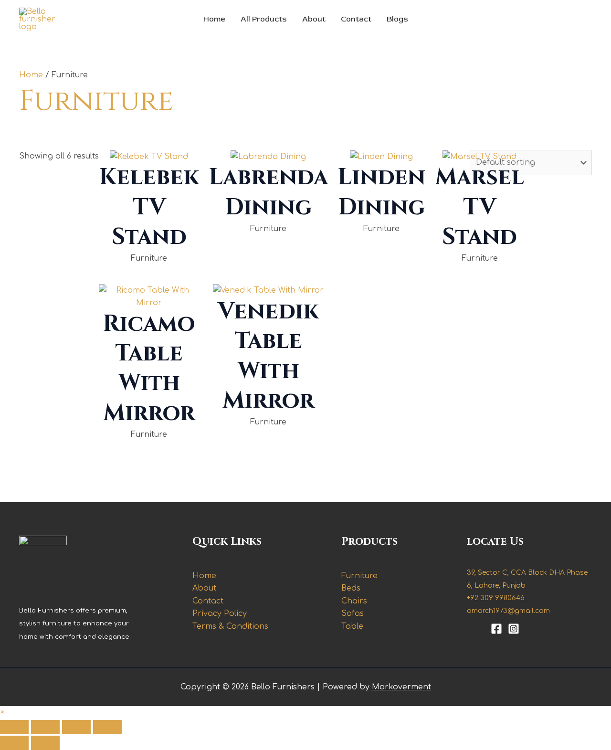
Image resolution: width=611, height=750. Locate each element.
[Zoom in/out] (14, 727)
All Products (264, 19)
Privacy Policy (219, 613)
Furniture (359, 575)
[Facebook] (496, 628)
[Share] (76, 727)
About (314, 19)
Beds (350, 588)
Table (352, 626)
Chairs (354, 601)
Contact (356, 19)
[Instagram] (513, 628)
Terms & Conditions (230, 626)
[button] (2, 712)
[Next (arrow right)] (45, 743)
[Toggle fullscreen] (45, 727)
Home (214, 19)
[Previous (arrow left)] (14, 743)
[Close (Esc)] (107, 727)
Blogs (397, 19)
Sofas (352, 613)
